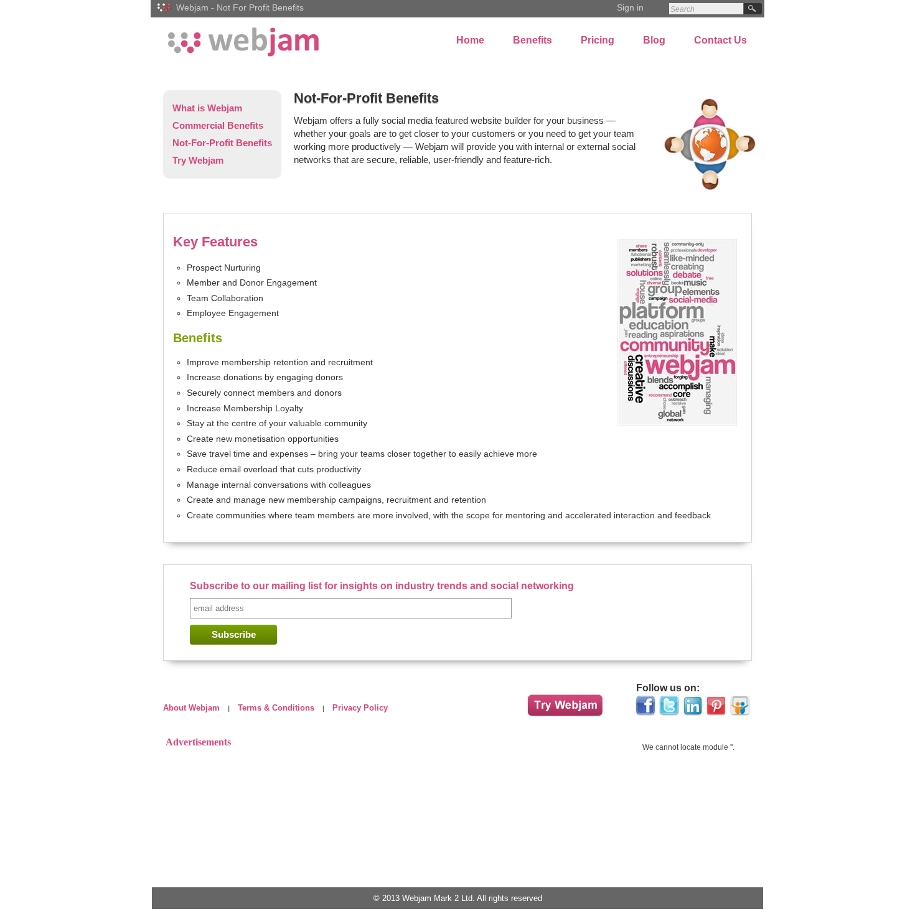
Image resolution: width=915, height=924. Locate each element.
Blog (654, 40)
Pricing (597, 40)
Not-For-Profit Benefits (222, 143)
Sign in (630, 7)
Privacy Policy (360, 707)
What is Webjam (207, 108)
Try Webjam (197, 160)
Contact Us (720, 40)
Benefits (532, 40)
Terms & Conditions (276, 707)
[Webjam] (164, 14)
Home (470, 40)
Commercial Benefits (217, 125)
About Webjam (191, 707)
